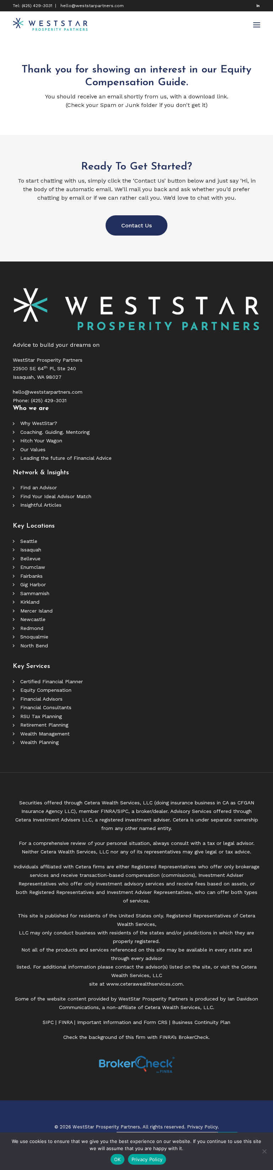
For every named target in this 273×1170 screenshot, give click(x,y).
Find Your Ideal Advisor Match (55, 496)
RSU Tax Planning (41, 716)
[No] (264, 1151)
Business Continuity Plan (201, 1022)
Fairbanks (31, 576)
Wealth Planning (39, 742)
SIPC (122, 811)
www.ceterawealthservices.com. (145, 984)
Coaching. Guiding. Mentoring (55, 432)
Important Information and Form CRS (122, 1022)
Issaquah (30, 549)
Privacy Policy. (203, 1126)
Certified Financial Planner (51, 681)
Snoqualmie (34, 637)
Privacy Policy (147, 1159)
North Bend (34, 645)
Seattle (28, 541)
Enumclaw (32, 567)
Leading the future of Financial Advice (66, 458)
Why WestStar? (38, 423)
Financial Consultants (45, 707)
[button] (258, 5)
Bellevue (30, 558)
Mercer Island (36, 611)
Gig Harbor (33, 584)
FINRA (108, 811)
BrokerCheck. (194, 1037)
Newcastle (33, 619)
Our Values (33, 449)
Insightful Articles (40, 505)
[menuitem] (258, 5)
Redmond (31, 628)
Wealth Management (45, 734)
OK (117, 1159)
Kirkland (29, 602)
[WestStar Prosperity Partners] (50, 25)
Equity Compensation (45, 690)
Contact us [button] (136, 225)
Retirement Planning (44, 725)
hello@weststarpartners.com (92, 5)
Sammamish (34, 593)
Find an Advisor (38, 487)
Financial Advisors (41, 699)
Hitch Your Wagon (41, 440)
